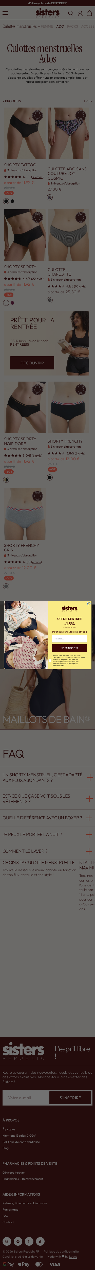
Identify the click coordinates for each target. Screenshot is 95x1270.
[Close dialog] (88, 603)
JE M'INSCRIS (69, 648)
